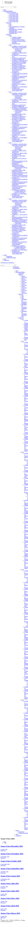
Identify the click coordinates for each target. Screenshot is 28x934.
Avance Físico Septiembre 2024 (12, 868)
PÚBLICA (8, 34)
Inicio (4, 9)
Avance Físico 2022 (13, 16)
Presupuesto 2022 (16, 43)
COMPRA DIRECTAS (20, 191)
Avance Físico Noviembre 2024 (12, 854)
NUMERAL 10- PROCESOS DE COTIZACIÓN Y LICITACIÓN (19, 70)
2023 (10, 45)
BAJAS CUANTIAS (20, 192)
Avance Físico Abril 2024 (10, 906)
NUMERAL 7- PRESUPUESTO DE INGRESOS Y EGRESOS (19, 61)
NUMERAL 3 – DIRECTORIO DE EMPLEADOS (19, 154)
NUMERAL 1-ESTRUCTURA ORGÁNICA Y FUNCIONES (19, 47)
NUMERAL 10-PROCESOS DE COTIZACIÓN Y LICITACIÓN (19, 176)
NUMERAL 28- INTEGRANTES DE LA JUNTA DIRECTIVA (18, 89)
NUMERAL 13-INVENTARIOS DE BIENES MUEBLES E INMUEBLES (19, 183)
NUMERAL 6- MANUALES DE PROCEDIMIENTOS (19, 58)
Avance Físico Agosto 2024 (10, 876)
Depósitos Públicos (16, 38)
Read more (3, 850)
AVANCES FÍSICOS (11, 12)
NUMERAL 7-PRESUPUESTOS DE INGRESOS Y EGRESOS (18, 165)
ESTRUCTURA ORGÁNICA (19, 49)
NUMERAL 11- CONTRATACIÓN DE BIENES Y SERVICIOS (19, 74)
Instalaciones (9, 256)
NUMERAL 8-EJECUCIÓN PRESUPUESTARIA (18, 171)
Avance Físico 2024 (13, 18)
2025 (10, 142)
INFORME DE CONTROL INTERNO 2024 (15, 30)
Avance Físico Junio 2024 (10, 891)
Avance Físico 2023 (13, 17)
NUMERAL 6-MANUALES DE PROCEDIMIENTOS (19, 161)
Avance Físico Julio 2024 (10, 883)
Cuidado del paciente (11, 257)
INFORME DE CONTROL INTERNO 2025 (15, 32)
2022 (10, 25)
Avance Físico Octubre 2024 (11, 861)
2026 (10, 199)
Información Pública (8, 11)
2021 (10, 24)
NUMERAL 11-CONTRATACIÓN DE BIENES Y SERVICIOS (19, 179)
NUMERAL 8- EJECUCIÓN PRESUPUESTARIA (19, 64)
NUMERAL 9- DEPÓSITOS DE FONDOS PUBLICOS (19, 66)
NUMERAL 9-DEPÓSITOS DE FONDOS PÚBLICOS (19, 173)
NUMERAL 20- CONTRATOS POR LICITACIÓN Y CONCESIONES (19, 81)
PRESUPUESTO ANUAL (21, 110)
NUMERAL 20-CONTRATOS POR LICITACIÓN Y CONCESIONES (19, 187)
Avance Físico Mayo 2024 (10, 898)
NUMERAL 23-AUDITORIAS (19, 193)
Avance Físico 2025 (13, 20)
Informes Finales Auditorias (18, 39)
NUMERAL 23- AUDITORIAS (19, 86)
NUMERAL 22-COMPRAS (18, 189)
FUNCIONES (18, 51)
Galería (5, 255)
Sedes (4, 259)
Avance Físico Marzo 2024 (10, 913)
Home (4, 841)
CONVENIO (18, 169)
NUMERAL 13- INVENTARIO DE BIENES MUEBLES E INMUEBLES (19, 78)
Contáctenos (6, 260)
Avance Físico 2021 (13, 15)
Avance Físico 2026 (13, 21)
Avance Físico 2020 (13, 13)
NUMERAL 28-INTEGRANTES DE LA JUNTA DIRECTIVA (18, 196)
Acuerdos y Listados (16, 37)
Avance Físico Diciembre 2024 (12, 846)
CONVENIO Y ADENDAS (18, 112)
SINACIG (8, 22)
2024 (10, 92)
